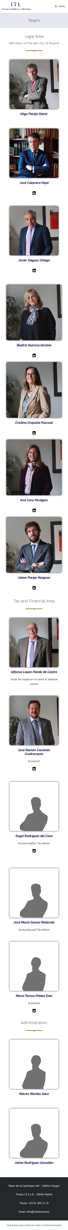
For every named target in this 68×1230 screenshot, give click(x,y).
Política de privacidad (52, 1225)
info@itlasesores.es (37, 1211)
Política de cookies (33, 1225)
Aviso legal (19, 1225)
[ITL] (16, 6)
